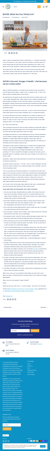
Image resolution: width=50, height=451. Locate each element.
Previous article (7, 307)
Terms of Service (31, 374)
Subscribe (34, 330)
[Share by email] (17, 53)
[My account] (43, 6)
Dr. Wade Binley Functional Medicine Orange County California (18, 291)
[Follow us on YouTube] (8, 441)
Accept (42, 446)
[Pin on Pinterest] (12, 53)
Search (29, 363)
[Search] (39, 6)
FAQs (28, 368)
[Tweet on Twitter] (14, 53)
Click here (39, 343)
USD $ (4, 435)
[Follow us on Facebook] (3, 441)
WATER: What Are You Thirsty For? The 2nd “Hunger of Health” (22, 288)
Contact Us (29, 366)
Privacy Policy (30, 372)
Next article (43, 307)
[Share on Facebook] (9, 53)
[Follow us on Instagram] (6, 441)
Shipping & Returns (31, 370)
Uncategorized (6, 17)
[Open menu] (3, 6)
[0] (46, 7)
